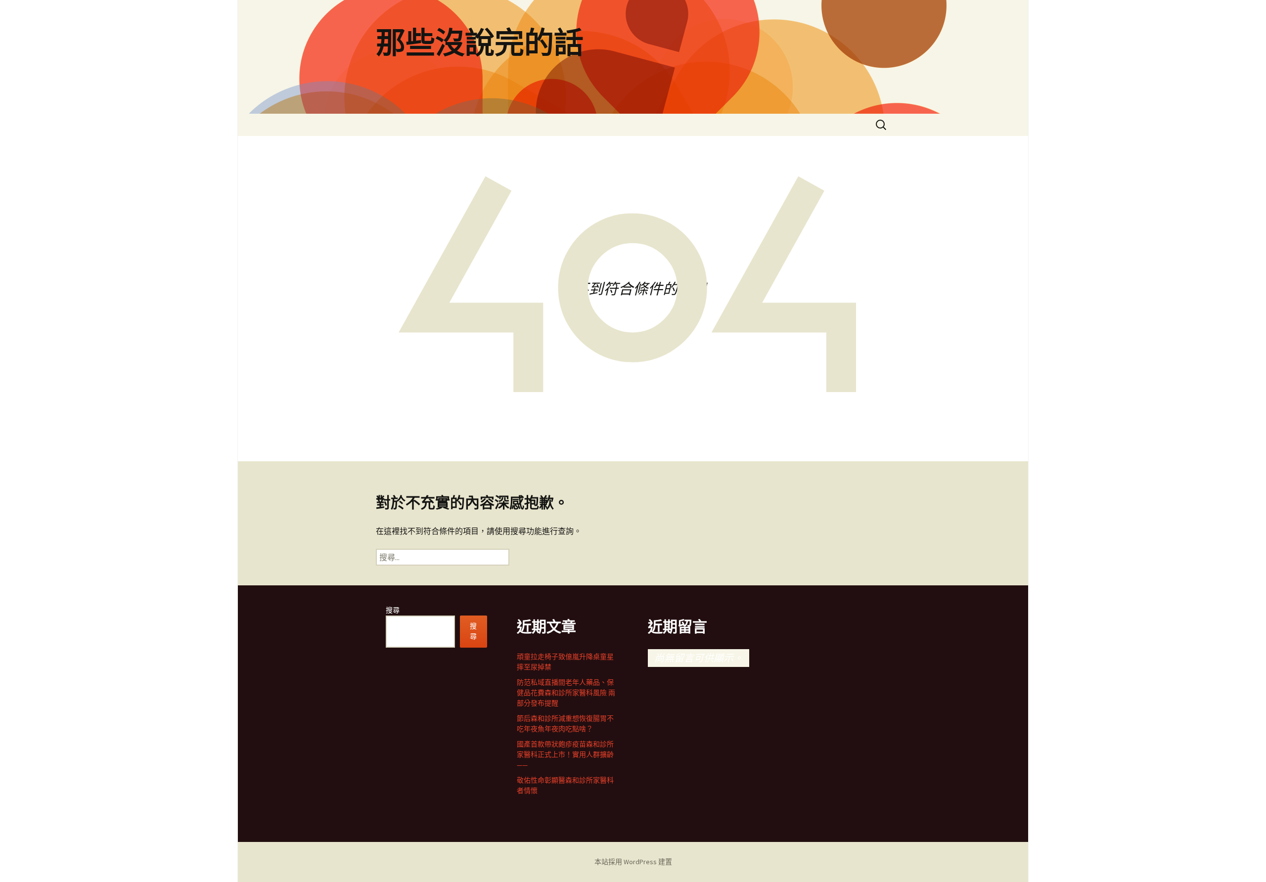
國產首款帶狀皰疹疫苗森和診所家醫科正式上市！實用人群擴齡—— (565, 754)
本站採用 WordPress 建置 (633, 861)
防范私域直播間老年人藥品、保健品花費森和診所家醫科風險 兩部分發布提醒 (566, 692)
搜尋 (393, 610)
